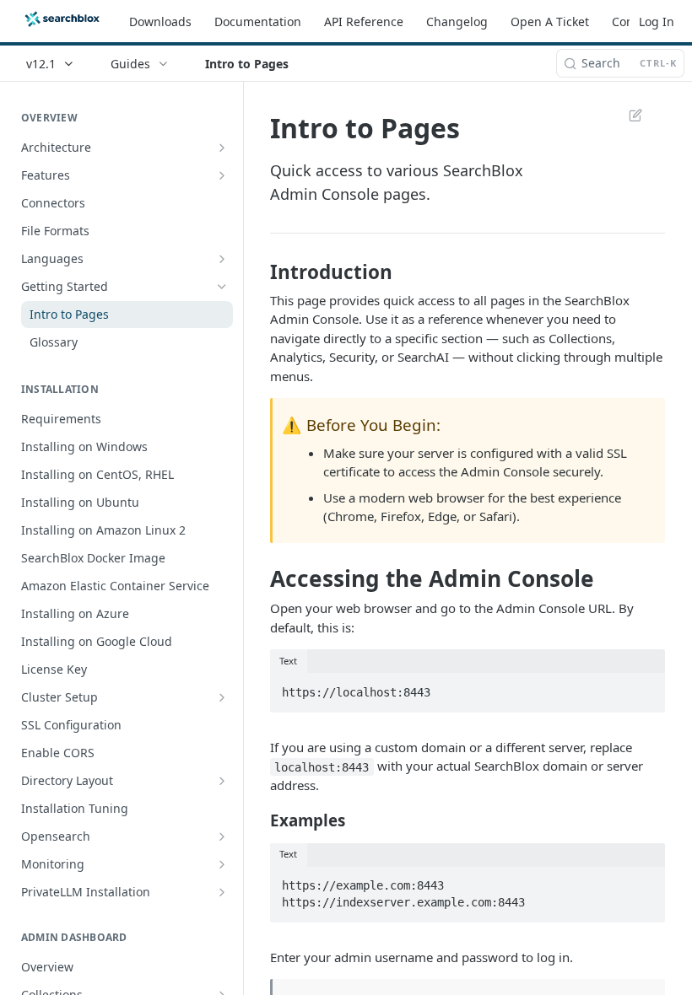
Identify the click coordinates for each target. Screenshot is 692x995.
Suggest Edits (627, 114)
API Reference (363, 21)
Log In (656, 21)
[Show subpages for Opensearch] (222, 836)
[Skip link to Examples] (258, 820)
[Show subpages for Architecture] (222, 147)
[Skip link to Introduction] (258, 272)
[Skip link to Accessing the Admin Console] (258, 578)
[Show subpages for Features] (222, 175)
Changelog (457, 21)
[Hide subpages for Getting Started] (222, 286)
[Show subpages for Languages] (222, 259)
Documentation (257, 21)
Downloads (160, 21)
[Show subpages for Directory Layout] (222, 781)
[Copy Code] (644, 687)
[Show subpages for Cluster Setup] (222, 697)
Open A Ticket (550, 21)
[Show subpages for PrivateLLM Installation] (222, 892)
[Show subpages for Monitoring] (222, 864)
